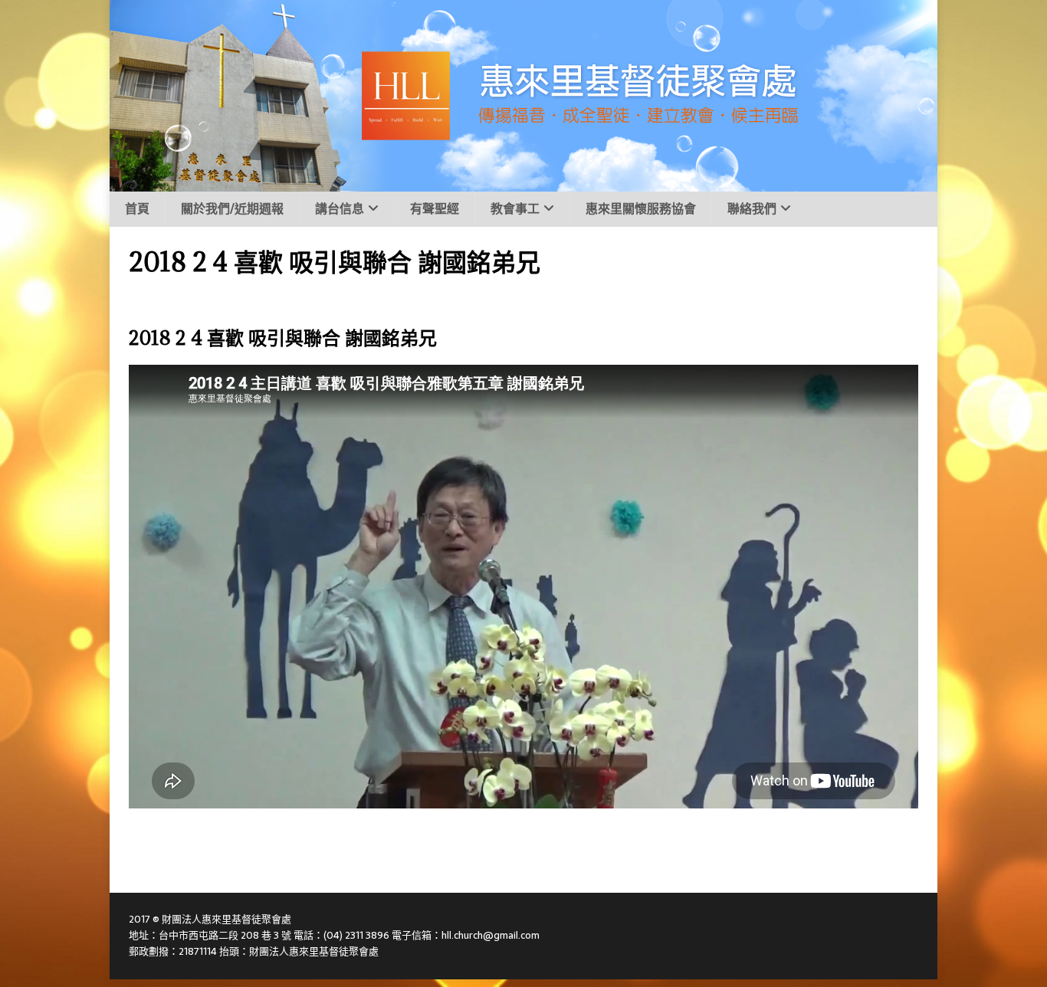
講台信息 (339, 208)
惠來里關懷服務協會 (641, 208)
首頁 (137, 208)
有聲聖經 (434, 208)
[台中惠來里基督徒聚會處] (523, 183)
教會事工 (515, 208)
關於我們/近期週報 (232, 208)
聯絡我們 (751, 208)
